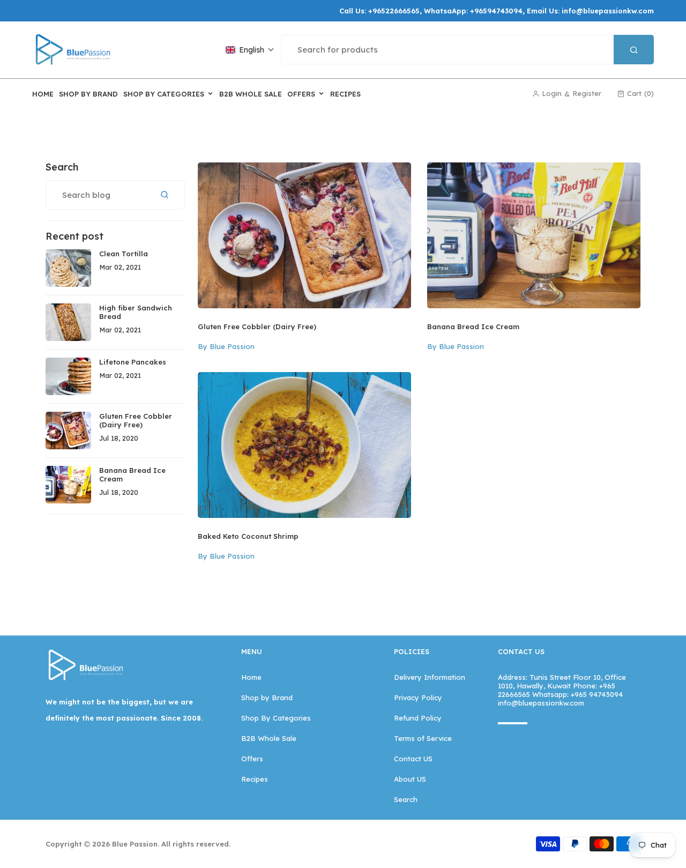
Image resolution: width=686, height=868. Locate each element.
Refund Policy (418, 718)
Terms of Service (423, 738)
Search (405, 799)
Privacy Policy (418, 697)
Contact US (413, 758)
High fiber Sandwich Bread (135, 312)
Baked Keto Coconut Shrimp (248, 536)
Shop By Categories (276, 718)
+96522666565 (394, 10)
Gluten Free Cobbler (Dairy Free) (257, 326)
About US (410, 779)
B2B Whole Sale (268, 738)
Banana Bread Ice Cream (473, 326)
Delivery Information (429, 677)
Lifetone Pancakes (132, 362)
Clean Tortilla (123, 253)
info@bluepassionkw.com (608, 10)
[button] (250, 50)
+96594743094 (496, 10)
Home (251, 677)
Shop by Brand (267, 697)
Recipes (254, 779)
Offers (252, 758)
